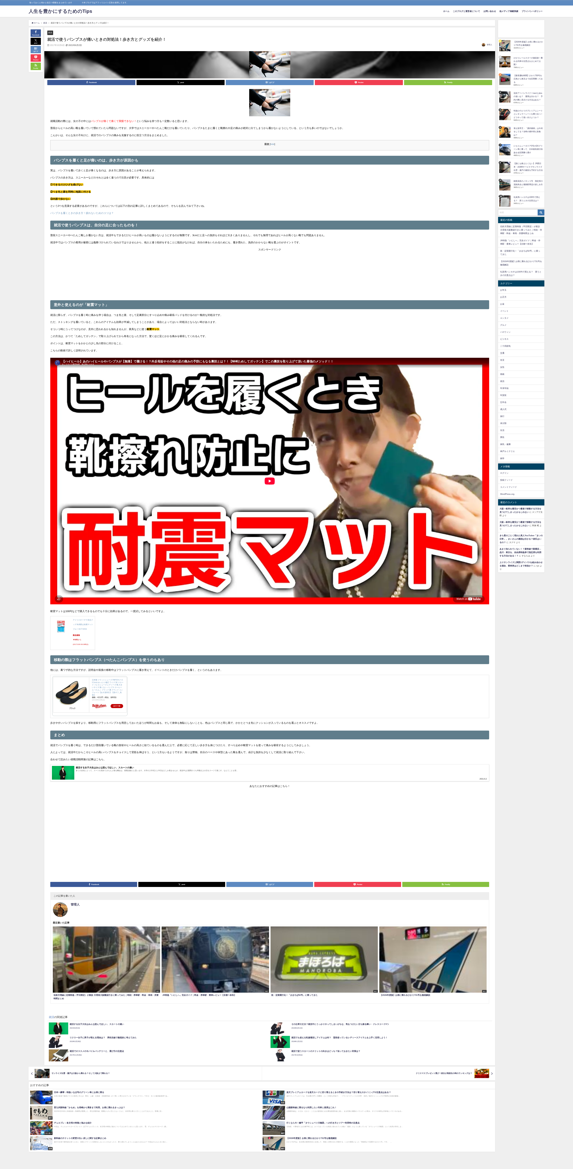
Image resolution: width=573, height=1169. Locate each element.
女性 (502, 367)
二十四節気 (505, 346)
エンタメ (504, 318)
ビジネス (504, 339)
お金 (502, 304)
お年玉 (503, 290)
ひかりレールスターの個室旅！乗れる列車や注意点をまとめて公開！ (528, 61)
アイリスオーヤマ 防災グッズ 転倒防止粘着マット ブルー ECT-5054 (83, 624)
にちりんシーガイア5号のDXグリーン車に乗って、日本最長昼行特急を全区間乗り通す (528, 149)
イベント (504, 311)
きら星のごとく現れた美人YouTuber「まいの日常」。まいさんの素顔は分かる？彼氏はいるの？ (521, 538)
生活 (502, 430)
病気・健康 (505, 444)
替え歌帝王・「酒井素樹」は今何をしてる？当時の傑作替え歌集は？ (528, 131)
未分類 (503, 423)
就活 (50, 33)
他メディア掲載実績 (508, 11)
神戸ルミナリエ (507, 451)
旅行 (502, 416)
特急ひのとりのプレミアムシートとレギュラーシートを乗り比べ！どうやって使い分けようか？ (528, 114)
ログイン (504, 473)
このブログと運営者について (466, 11)
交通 (502, 353)
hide (272, 144)
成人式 (503, 409)
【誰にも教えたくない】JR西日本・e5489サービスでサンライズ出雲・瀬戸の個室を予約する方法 (528, 166)
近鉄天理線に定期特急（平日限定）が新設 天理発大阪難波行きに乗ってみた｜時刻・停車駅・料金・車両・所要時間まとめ (521, 229)
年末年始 (504, 388)
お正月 (503, 297)
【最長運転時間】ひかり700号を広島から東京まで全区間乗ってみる (528, 79)
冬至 (502, 360)
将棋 (502, 374)
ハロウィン (505, 332)
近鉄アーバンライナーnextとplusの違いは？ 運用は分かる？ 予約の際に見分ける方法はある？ (528, 96)
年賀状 (503, 395)
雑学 (502, 458)
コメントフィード (508, 487)
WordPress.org (507, 494)
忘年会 (503, 402)
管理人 (489, 45)
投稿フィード (506, 480)
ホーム (446, 11)
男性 (502, 437)
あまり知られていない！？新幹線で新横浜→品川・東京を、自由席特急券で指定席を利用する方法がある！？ (520, 552)
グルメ (503, 325)
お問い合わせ (489, 11)
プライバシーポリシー (532, 11)
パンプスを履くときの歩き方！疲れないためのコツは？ (82, 213)
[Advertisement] (270, 273)
